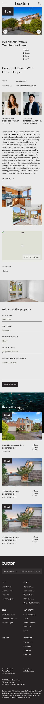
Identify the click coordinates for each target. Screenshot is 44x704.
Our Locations (29, 614)
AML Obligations (28, 671)
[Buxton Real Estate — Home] (22, 3)
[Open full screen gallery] (22, 21)
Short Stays (28, 594)
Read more (7, 179)
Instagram (27, 642)
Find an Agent (7, 598)
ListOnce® (13, 684)
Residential (6, 586)
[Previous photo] (5, 32)
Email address (9, 347)
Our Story (28, 610)
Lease (26, 582)
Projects (5, 594)
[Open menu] (4, 3)
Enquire (7, 701)
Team (25, 618)
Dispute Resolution (8, 669)
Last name (7, 326)
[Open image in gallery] (27, 214)
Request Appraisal (9, 618)
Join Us (5, 638)
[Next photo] (38, 32)
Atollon (22, 684)
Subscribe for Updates (30, 571)
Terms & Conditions (8, 673)
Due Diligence (28, 669)
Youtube (27, 654)
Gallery (22, 701)
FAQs (25, 630)
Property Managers (31, 602)
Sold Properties (8, 614)
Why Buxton (28, 598)
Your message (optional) (14, 358)
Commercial (7, 590)
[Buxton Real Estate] (22, 563)
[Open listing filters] (39, 3)
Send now (8, 384)
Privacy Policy (6, 671)
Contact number (10, 337)
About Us (27, 626)
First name (7, 315)
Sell (4, 610)
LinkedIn (27, 650)
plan (35, 701)
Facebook (27, 646)
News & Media (29, 622)
